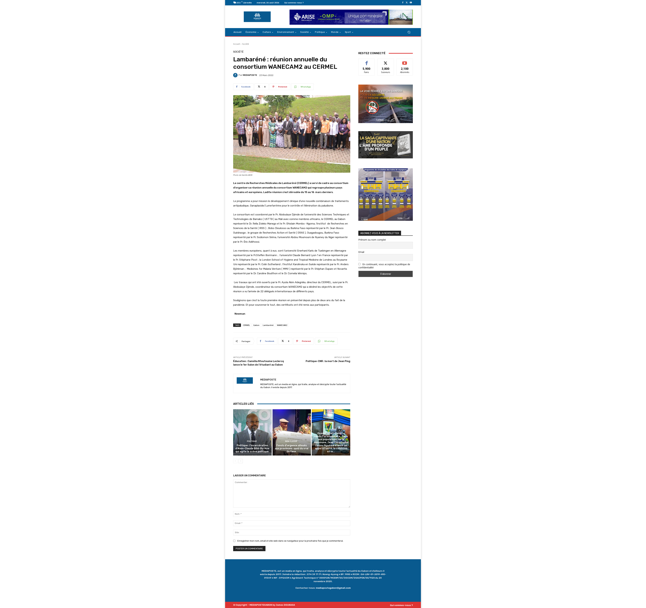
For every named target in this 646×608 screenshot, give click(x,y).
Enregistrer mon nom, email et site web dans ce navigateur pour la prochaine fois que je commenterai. (290, 541)
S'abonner (404, 61)
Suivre (385, 61)
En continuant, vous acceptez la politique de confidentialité (384, 266)
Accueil (236, 44)
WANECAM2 (282, 325)
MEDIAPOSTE (250, 75)
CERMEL (246, 325)
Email (361, 252)
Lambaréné (268, 325)
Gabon (256, 325)
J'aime (367, 61)
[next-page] (241, 461)
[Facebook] (403, 3)
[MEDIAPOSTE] (236, 75)
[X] (407, 3)
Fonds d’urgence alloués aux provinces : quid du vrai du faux (291, 448)
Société (245, 44)
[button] (409, 32)
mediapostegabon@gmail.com (333, 588)
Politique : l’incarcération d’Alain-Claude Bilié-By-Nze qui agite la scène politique (252, 448)
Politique (252, 441)
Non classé (291, 441)
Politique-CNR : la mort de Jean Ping (328, 361)
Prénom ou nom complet (372, 239)
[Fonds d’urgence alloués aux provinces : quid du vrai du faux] (292, 432)
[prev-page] (235, 461)
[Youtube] (411, 3)
